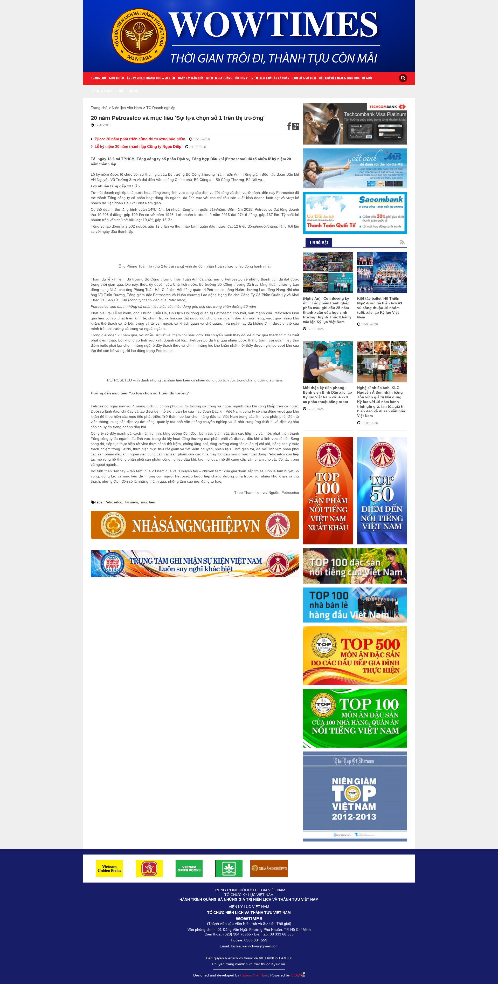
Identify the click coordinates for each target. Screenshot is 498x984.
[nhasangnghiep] (195, 524)
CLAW (296, 975)
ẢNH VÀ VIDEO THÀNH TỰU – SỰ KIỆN (151, 78)
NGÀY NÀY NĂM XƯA (190, 78)
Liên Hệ (133, 91)
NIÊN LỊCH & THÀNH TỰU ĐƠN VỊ (227, 78)
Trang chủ (98, 78)
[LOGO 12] (149, 868)
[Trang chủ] (249, 34)
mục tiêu (148, 502)
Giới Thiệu (116, 78)
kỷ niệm (131, 502)
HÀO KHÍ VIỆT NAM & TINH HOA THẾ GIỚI (345, 78)
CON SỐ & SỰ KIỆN (304, 78)
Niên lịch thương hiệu (109, 91)
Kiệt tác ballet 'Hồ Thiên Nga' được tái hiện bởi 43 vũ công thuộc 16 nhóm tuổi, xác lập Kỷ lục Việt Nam (379, 307)
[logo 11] (109, 868)
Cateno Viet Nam (254, 975)
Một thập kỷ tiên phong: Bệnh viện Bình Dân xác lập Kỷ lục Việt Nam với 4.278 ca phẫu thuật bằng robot (327, 395)
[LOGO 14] (229, 868)
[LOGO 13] (189, 868)
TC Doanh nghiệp (160, 108)
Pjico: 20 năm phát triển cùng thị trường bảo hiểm (140, 139)
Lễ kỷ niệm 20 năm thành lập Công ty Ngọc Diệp (138, 146)
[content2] (195, 563)
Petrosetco (113, 502)
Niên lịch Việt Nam (127, 108)
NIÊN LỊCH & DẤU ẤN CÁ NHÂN (270, 78)
